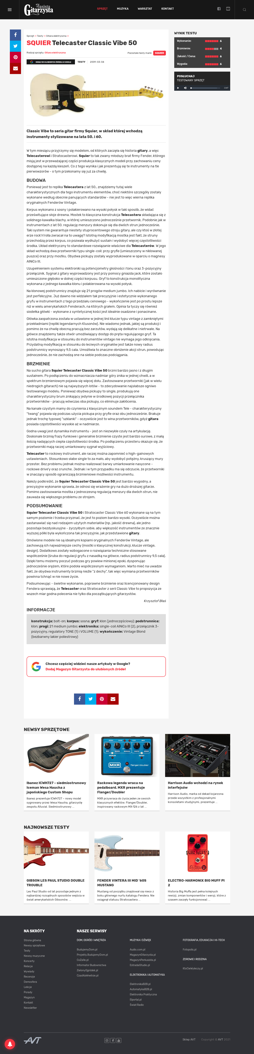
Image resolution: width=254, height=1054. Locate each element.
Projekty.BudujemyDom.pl (92, 954)
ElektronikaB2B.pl (140, 984)
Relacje (28, 966)
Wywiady (29, 971)
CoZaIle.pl (83, 960)
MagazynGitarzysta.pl (143, 954)
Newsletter (30, 1007)
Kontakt (167, 8)
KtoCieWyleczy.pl (193, 968)
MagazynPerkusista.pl (143, 960)
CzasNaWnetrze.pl (87, 975)
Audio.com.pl (137, 949)
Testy (27, 950)
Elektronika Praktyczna (143, 994)
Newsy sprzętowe (34, 945)
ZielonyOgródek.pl (87, 970)
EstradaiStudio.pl (140, 965)
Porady (28, 992)
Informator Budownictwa (91, 965)
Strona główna (32, 940)
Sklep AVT (189, 1039)
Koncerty (29, 961)
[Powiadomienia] (10, 1044)
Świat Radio (137, 1005)
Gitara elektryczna (55, 52)
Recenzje (29, 976)
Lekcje (28, 987)
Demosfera (30, 981)
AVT (220, 1039)
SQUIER (159, 53)
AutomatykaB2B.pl (141, 989)
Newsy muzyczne (34, 956)
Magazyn (29, 997)
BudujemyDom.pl (87, 949)
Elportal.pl (136, 999)
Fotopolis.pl (189, 949)
